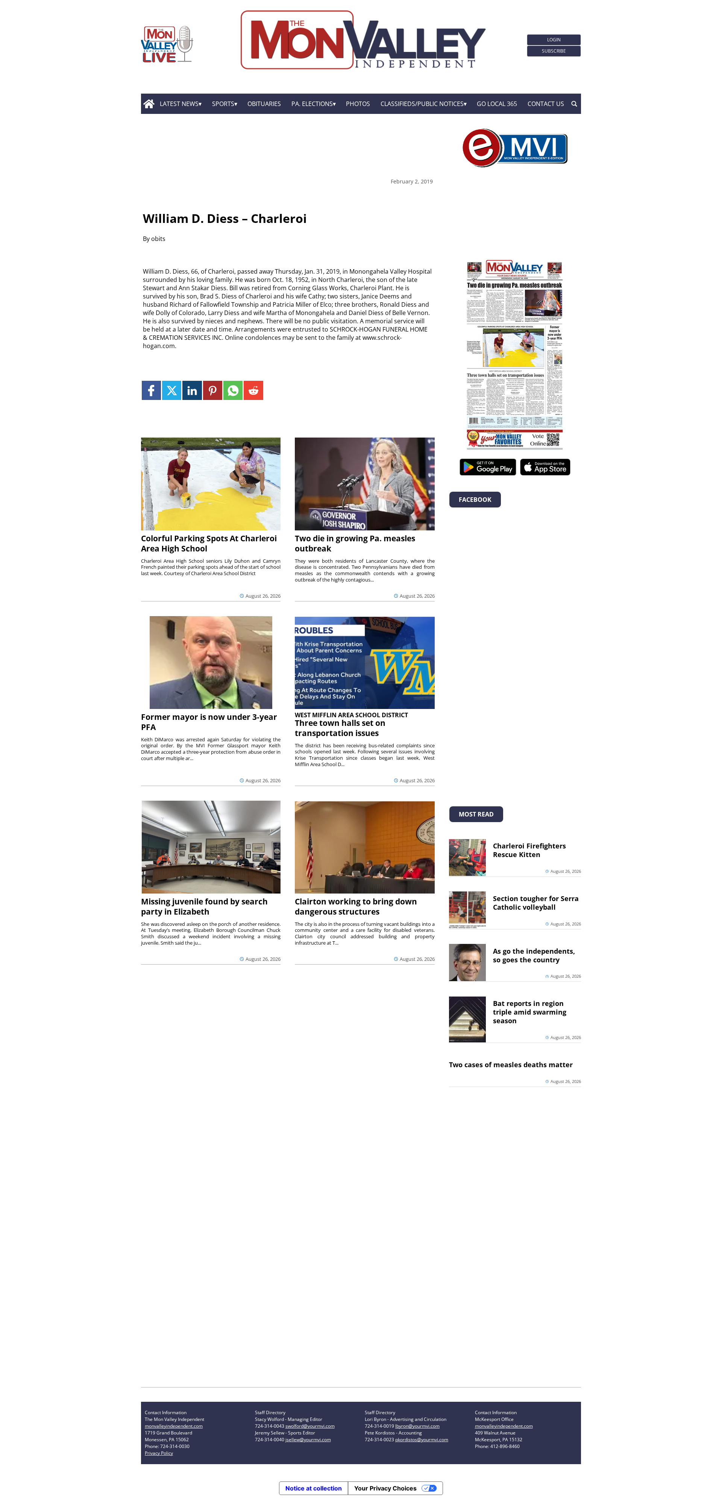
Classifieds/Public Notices (422, 104)
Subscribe (554, 51)
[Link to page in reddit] (253, 390)
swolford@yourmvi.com (310, 1426)
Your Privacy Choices (385, 1488)
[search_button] (574, 104)
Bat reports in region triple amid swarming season (529, 1012)
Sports (223, 104)
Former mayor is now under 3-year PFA (209, 722)
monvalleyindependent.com (174, 1426)
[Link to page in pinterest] (212, 390)
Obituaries (264, 104)
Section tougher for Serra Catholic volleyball (536, 903)
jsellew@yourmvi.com (308, 1439)
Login (554, 39)
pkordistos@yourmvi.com (421, 1439)
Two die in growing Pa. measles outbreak (355, 543)
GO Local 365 (497, 104)
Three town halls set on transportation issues (340, 728)
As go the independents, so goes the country (534, 955)
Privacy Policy (159, 1453)
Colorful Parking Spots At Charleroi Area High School (209, 543)
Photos (358, 104)
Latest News (179, 104)
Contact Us (546, 104)
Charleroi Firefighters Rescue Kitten (529, 850)
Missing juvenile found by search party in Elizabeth (204, 906)
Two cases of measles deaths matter (511, 1064)
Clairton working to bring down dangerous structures (356, 906)
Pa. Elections (312, 104)
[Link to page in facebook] (151, 390)
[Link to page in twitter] (171, 390)
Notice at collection (313, 1488)
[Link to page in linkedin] (192, 390)
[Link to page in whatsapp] (233, 390)
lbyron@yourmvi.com (417, 1426)
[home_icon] (148, 104)
